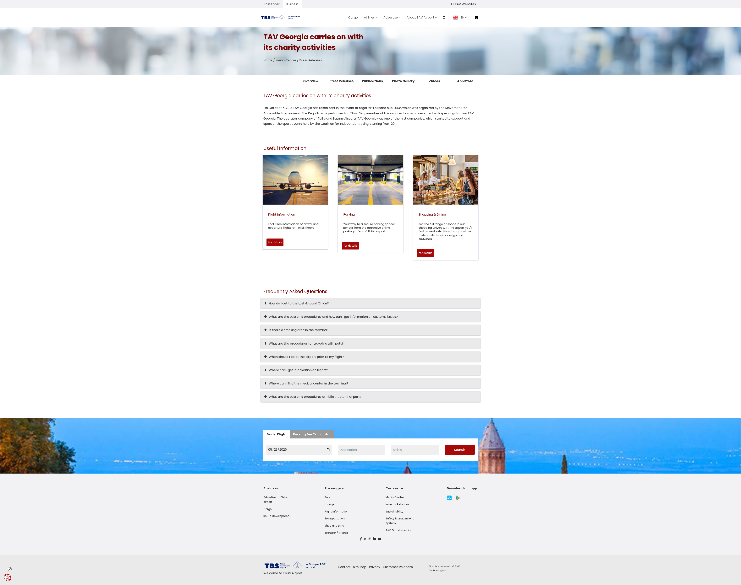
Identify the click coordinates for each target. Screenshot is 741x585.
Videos (434, 81)
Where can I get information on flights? (298, 370)
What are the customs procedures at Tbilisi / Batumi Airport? (315, 396)
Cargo (267, 509)
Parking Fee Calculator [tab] (312, 434)
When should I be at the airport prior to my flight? (306, 357)
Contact (344, 567)
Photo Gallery (403, 81)
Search (459, 450)
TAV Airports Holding (399, 530)
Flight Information (337, 511)
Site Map (359, 567)
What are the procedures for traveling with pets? (306, 343)
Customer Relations (398, 567)
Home (267, 60)
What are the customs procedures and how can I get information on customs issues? (333, 316)
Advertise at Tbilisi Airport (275, 499)
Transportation (335, 518)
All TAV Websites (463, 4)
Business (292, 4)
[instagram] (370, 539)
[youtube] (379, 539)
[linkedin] (374, 539)
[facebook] (361, 539)
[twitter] (365, 539)
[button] (444, 17)
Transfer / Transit (336, 533)
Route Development (277, 516)
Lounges (330, 504)
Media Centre (286, 60)
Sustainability (394, 511)
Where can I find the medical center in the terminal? (308, 383)
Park (327, 497)
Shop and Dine (334, 526)
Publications (372, 81)
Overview (310, 81)
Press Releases (342, 81)
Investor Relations (397, 504)
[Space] (282, 17)
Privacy (374, 567)
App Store (465, 81)
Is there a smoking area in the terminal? (299, 330)
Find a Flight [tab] (276, 434)
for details (275, 242)
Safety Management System (400, 521)
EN (462, 17)
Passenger (272, 4)
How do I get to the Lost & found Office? (299, 303)
